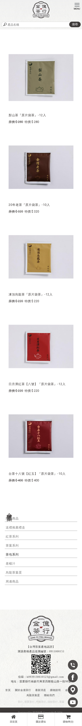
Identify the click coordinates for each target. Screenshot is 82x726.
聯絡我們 (49, 695)
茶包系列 (12, 554)
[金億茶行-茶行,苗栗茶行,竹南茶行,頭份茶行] (41, 9)
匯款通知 (41, 721)
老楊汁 (10, 563)
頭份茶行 (53, 701)
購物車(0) (68, 721)
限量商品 (12, 518)
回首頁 (13, 721)
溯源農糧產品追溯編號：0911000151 (41, 651)
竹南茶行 (41, 701)
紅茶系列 (12, 536)
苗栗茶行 (29, 701)
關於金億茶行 (23, 690)
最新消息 (40, 690)
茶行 (20, 701)
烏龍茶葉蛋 (14, 572)
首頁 (8, 690)
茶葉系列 (12, 545)
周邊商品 (12, 581)
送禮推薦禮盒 (15, 527)
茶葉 (61, 701)
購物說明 (55, 690)
